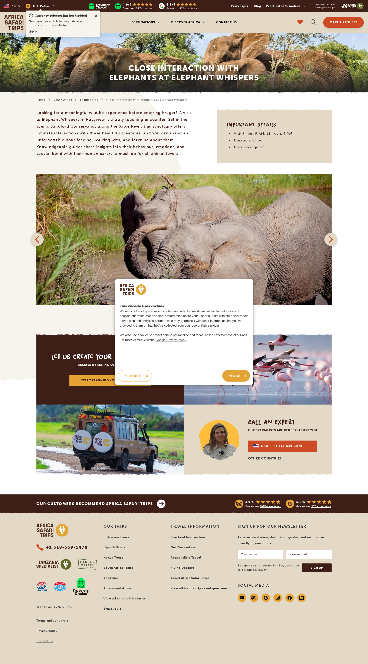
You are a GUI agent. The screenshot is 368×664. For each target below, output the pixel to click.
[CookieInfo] (133, 289)
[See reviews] (283, 504)
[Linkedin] (301, 597)
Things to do (89, 100)
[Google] (266, 597)
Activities (111, 578)
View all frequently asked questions (199, 588)
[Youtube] (242, 597)
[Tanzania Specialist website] (53, 564)
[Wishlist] (300, 22)
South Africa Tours (118, 568)
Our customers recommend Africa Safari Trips (94, 503)
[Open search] (313, 22)
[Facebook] (289, 597)
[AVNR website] (60, 586)
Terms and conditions (52, 620)
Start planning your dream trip (110, 380)
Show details (133, 375)
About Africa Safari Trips (190, 578)
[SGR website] (41, 586)
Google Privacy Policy (170, 339)
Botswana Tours (116, 537)
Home (41, 100)
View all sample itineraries (125, 598)
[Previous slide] (37, 239)
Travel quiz (240, 6)
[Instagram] (277, 597)
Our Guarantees (183, 547)
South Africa (62, 100)
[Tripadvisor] (254, 597)
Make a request (343, 22)
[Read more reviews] (143, 6)
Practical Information (188, 537)
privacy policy (257, 569)
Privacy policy (47, 631)
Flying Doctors (182, 568)
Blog (257, 6)
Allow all (234, 375)
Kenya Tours (113, 557)
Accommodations (117, 588)
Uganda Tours (114, 547)
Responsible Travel (186, 557)
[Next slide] (330, 239)
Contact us (226, 22)
